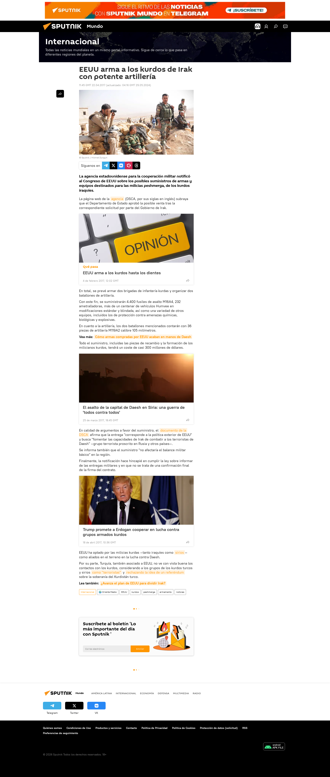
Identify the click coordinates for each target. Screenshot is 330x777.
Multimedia (181, 693)
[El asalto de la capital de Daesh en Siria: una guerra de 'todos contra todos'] (136, 378)
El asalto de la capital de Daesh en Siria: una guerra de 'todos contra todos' (134, 410)
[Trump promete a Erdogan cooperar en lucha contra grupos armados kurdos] (136, 500)
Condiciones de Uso (78, 728)
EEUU (124, 592)
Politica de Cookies (183, 728)
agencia (117, 199)
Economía (147, 693)
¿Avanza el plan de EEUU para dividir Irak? (133, 583)
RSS (244, 728)
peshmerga (149, 592)
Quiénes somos (52, 728)
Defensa (163, 693)
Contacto (131, 728)
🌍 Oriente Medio (108, 592)
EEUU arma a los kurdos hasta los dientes (122, 272)
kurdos (135, 592)
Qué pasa (90, 266)
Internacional (87, 592)
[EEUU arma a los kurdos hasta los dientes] (136, 238)
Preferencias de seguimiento (60, 733)
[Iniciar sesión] (266, 26)
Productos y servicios (108, 728)
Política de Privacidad (154, 728)
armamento (166, 592)
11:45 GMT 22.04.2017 (92, 85)
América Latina (101, 693)
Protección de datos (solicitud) (219, 728)
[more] (188, 280)
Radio (197, 693)
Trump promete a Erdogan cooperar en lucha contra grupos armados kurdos (131, 532)
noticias (180, 592)
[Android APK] (274, 747)
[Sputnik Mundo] (64, 31)
